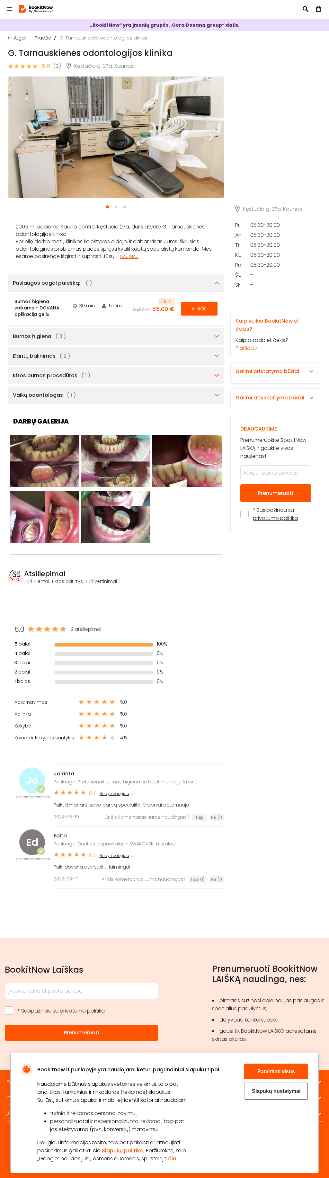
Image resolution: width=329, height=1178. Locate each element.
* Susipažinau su (275, 514)
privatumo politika (275, 518)
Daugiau (129, 257)
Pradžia (43, 38)
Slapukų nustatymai (276, 1091)
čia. (173, 1158)
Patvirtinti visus (276, 1071)
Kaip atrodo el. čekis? (268, 334)
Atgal (20, 38)
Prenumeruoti (275, 493)
